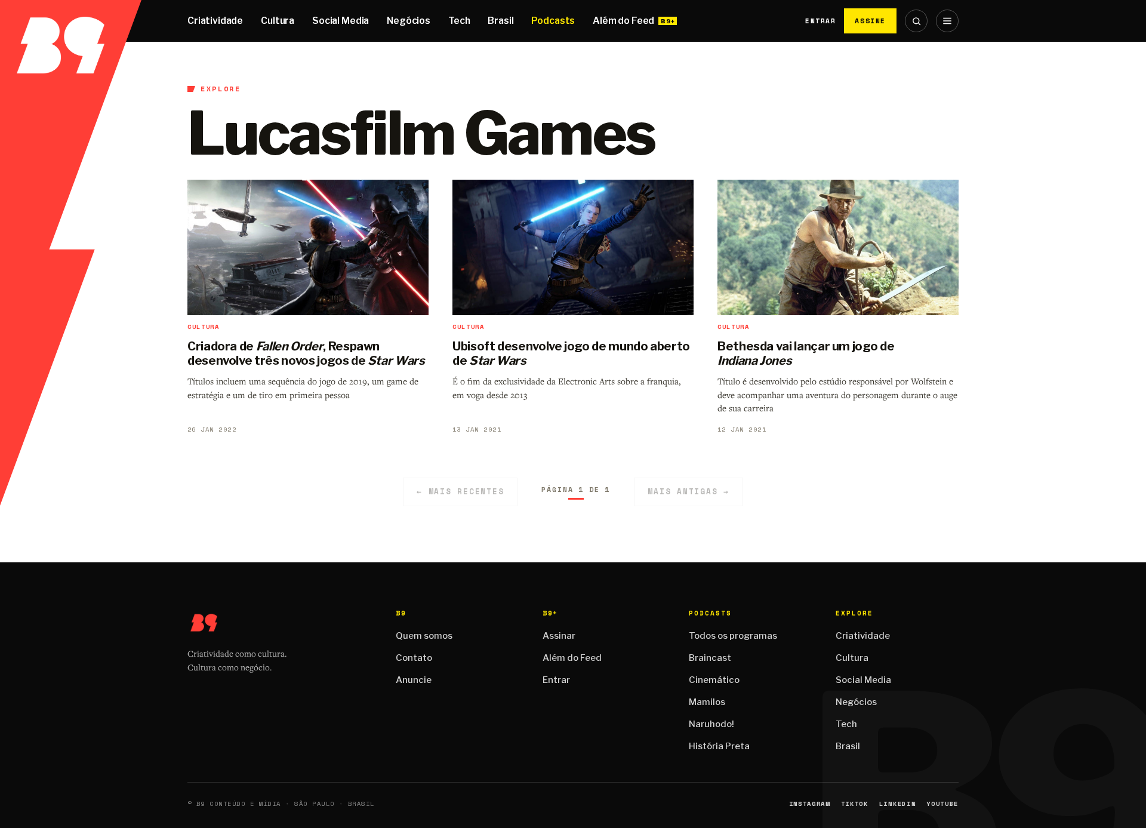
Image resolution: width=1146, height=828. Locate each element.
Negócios (408, 20)
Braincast (710, 657)
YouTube (942, 803)
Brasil (500, 20)
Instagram (809, 803)
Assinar (559, 635)
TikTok (854, 803)
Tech (459, 20)
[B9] (70, 21)
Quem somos (424, 635)
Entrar (820, 21)
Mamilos (707, 702)
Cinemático (714, 680)
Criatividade (215, 20)
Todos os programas (733, 635)
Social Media (340, 20)
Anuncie (414, 680)
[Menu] (947, 21)
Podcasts (553, 20)
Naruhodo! (711, 724)
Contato (414, 657)
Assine (870, 21)
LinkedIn (897, 803)
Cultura (277, 20)
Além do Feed (623, 20)
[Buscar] (916, 21)
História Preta (719, 746)
